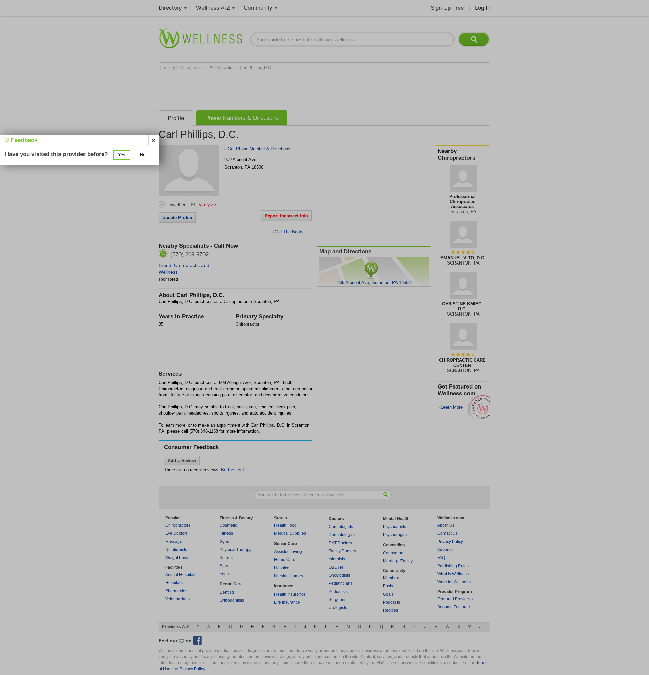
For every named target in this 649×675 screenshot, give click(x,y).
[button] (121, 155)
